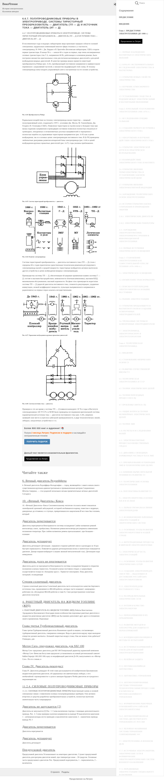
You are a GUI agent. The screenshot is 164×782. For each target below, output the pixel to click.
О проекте (55, 772)
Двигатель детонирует (37, 541)
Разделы (65, 772)
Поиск (139, 3)
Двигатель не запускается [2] (41, 706)
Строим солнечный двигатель (42, 581)
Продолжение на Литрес (131, 41)
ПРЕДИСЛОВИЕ (126, 17)
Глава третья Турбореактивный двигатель (50, 626)
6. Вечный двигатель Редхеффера (44, 481)
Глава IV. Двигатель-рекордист (42, 666)
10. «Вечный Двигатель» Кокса (43, 501)
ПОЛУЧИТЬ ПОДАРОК (37, 442)
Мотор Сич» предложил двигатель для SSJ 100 (53, 646)
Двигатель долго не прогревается (44, 561)
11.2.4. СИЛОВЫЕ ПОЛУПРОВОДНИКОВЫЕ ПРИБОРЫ (60, 686)
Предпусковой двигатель (38, 750)
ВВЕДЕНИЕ (124, 24)
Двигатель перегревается (39, 521)
